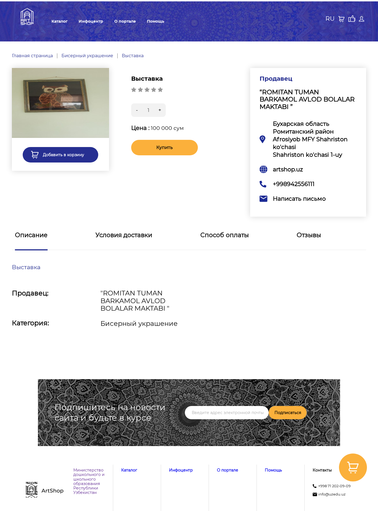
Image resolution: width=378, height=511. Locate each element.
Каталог (59, 21)
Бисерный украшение (87, 55)
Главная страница (32, 55)
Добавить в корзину (63, 154)
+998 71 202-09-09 (334, 486)
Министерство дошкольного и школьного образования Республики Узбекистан (89, 481)
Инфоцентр (91, 21)
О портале (125, 21)
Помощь (155, 21)
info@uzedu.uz (332, 494)
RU (330, 18)
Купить (164, 147)
